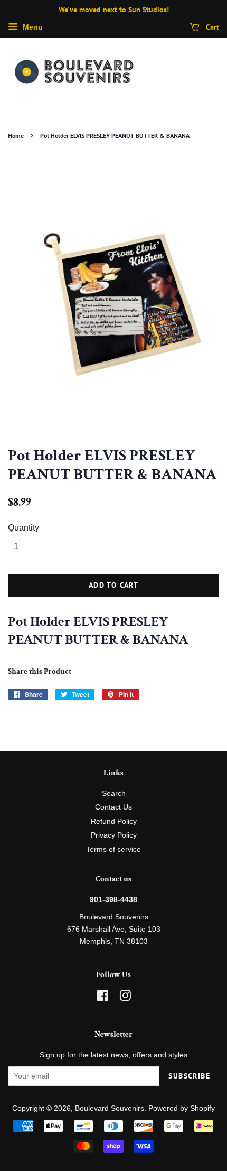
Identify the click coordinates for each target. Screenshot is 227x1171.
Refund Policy (114, 821)
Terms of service (113, 849)
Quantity (23, 527)
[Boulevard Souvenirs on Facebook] (103, 998)
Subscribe (189, 1076)
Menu (32, 27)
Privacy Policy (114, 835)
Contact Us (113, 807)
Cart (211, 27)
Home (16, 136)
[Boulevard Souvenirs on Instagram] (125, 998)
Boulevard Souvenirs (109, 1108)
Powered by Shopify (181, 1108)
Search (114, 793)
